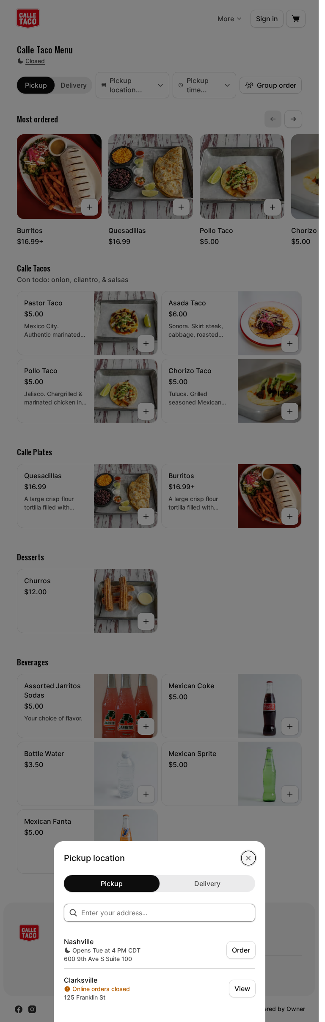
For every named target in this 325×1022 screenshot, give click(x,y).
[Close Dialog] (248, 858)
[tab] (112, 883)
